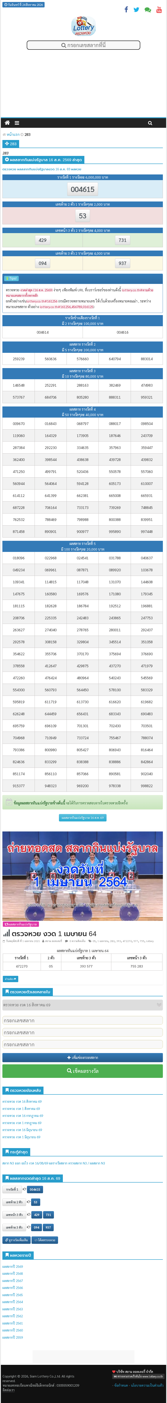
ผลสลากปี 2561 (12, 1323)
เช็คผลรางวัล (85, 1071)
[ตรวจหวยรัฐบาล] (83, 26)
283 (112, 941)
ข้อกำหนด (121, 1385)
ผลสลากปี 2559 (12, 1337)
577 (136, 941)
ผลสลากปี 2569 (12, 1266)
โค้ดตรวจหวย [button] (46, 1240)
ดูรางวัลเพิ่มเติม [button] (18, 1240)
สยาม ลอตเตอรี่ (53, 941)
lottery (150, 941)
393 (118, 941)
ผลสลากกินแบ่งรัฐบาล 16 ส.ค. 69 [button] (83, 817)
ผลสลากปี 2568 (12, 1273)
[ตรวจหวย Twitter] (136, 11)
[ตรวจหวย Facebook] (126, 11)
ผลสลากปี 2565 (12, 1295)
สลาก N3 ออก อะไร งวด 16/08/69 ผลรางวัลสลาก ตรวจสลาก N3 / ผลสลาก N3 (53, 1163)
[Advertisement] (83, 84)
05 (94, 941)
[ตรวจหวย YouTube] (159, 11)
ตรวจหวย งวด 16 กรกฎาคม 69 (22, 1115)
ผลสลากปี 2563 (12, 1309)
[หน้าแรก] (7, 123)
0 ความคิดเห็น (77, 941)
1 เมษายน (102, 941)
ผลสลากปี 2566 (12, 1287)
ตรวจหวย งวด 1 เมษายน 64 (54, 934)
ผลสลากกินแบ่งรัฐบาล (22, 924)
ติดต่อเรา (8, 1390)
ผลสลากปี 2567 (12, 1280)
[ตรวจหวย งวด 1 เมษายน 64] (82, 875)
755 (142, 941)
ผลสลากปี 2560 (12, 1330)
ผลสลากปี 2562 (12, 1316)
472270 (127, 941)
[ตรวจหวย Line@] (148, 11)
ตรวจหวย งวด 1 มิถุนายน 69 (21, 1137)
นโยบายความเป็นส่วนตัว (147, 1385)
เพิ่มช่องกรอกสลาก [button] (84, 1057)
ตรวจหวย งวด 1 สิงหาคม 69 (21, 1108)
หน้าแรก (13, 134)
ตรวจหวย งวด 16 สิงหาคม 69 (22, 1101)
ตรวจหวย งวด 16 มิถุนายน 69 (22, 1130)
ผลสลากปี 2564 (12, 1302)
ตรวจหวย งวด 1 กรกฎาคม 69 (21, 1123)
